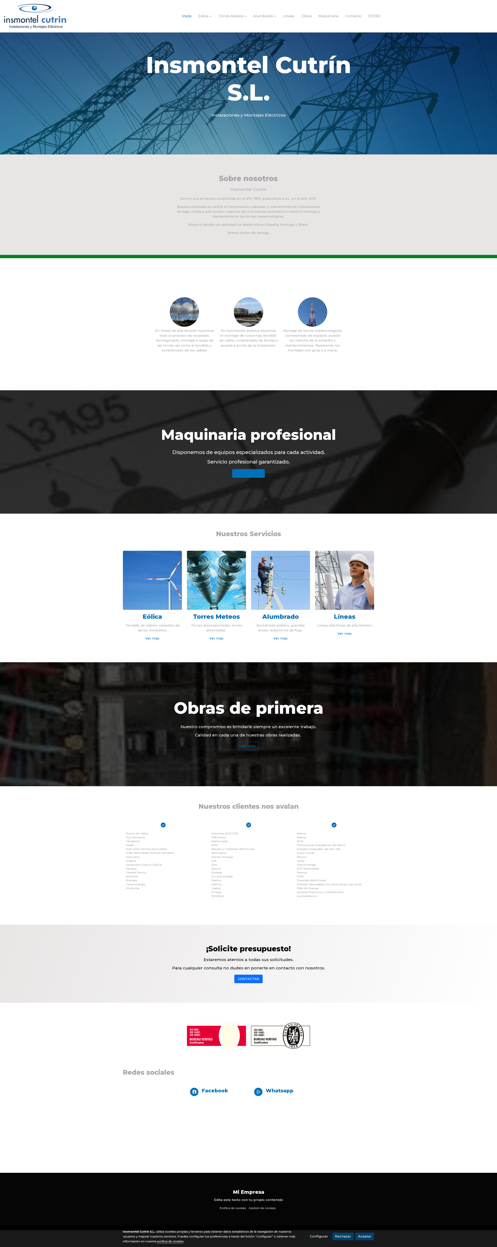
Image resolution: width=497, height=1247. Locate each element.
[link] (35, 16)
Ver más (152, 638)
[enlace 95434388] (152, 580)
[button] (205, 16)
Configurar (319, 1236)
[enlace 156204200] (344, 580)
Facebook (215, 1091)
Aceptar (365, 1236)
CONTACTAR (248, 979)
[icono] (194, 1092)
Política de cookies (233, 1208)
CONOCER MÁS (248, 473)
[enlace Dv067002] (216, 580)
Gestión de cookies (262, 1208)
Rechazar (343, 1236)
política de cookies (170, 1241)
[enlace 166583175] (280, 580)
